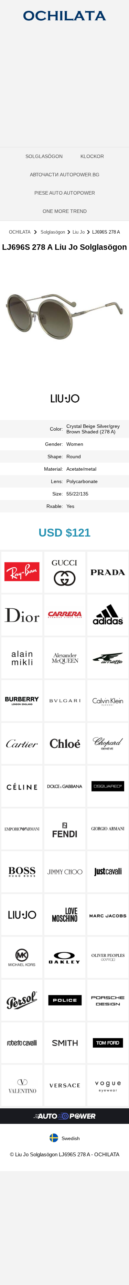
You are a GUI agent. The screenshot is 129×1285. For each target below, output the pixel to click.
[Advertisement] (64, 97)
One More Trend (65, 211)
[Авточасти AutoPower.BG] (64, 1122)
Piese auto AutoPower (64, 193)
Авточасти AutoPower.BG (64, 174)
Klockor (92, 156)
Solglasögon (44, 156)
